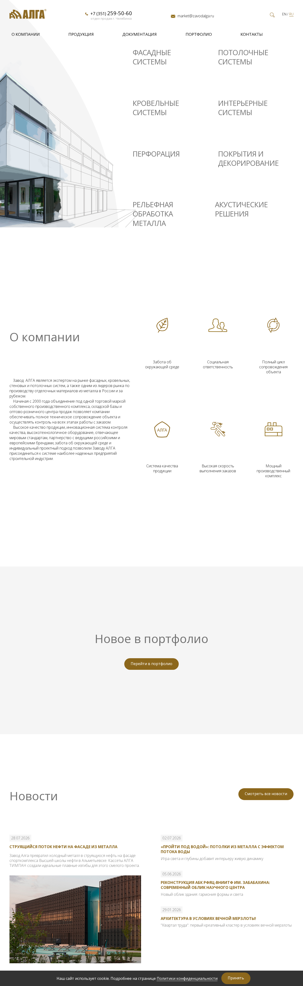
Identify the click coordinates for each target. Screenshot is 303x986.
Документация (139, 34)
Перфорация (156, 154)
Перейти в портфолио (151, 663)
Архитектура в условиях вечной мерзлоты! (208, 918)
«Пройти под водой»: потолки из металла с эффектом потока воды (222, 849)
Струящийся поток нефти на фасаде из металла (63, 846)
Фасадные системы (152, 57)
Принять (236, 978)
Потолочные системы (243, 57)
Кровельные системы (156, 107)
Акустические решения (241, 209)
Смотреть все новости (266, 793)
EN (284, 14)
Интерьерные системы (242, 107)
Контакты (252, 34)
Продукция (81, 34)
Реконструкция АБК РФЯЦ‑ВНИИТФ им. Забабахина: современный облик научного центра (215, 885)
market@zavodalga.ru (196, 15)
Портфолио (199, 34)
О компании (26, 34)
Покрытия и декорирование (248, 158)
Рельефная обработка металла (153, 214)
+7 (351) (111, 13)
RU (291, 14)
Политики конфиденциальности (187, 978)
